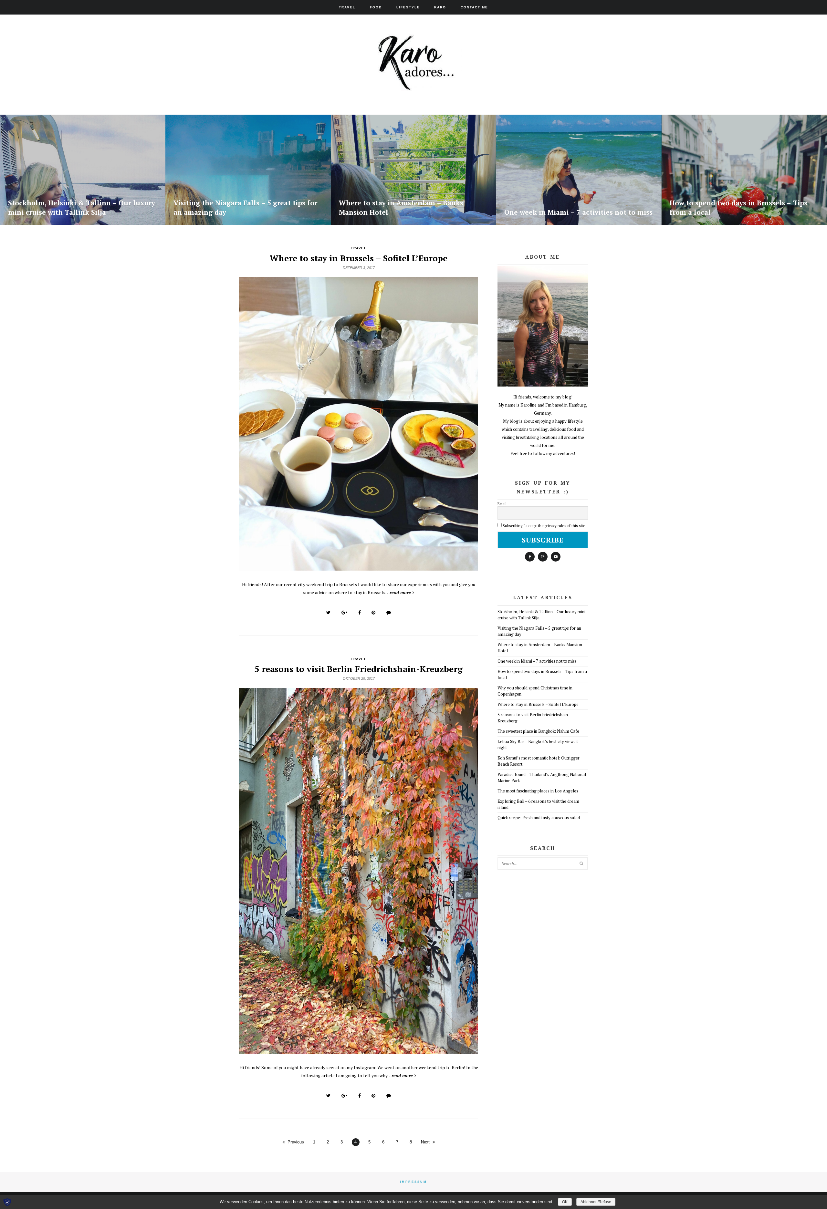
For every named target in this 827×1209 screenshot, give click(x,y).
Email (502, 503)
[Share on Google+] (344, 612)
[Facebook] (530, 557)
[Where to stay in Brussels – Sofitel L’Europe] (358, 567)
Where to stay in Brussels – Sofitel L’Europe (358, 258)
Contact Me (474, 7)
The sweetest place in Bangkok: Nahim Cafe (538, 731)
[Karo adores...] (413, 85)
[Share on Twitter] (328, 612)
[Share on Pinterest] (373, 612)
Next (425, 1142)
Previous (296, 1142)
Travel (347, 7)
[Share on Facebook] (359, 612)
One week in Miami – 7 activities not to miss (537, 661)
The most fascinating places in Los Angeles (537, 791)
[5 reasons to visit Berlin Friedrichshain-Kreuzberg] (358, 1050)
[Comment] (388, 612)
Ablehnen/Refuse (596, 1202)
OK (565, 1202)
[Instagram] (543, 557)
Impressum (413, 1181)
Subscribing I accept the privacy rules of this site (544, 525)
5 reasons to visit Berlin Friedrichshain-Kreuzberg (359, 668)
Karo (440, 7)
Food (376, 7)
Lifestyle (408, 7)
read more (400, 592)
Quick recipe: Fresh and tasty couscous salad (538, 818)
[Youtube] (555, 557)
